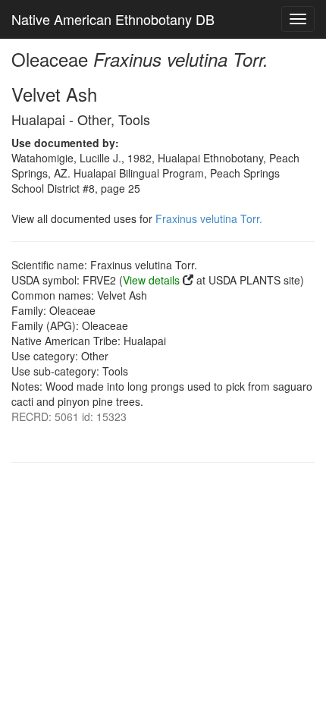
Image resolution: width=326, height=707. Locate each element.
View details (151, 280)
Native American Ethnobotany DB (113, 19)
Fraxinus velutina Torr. (208, 218)
